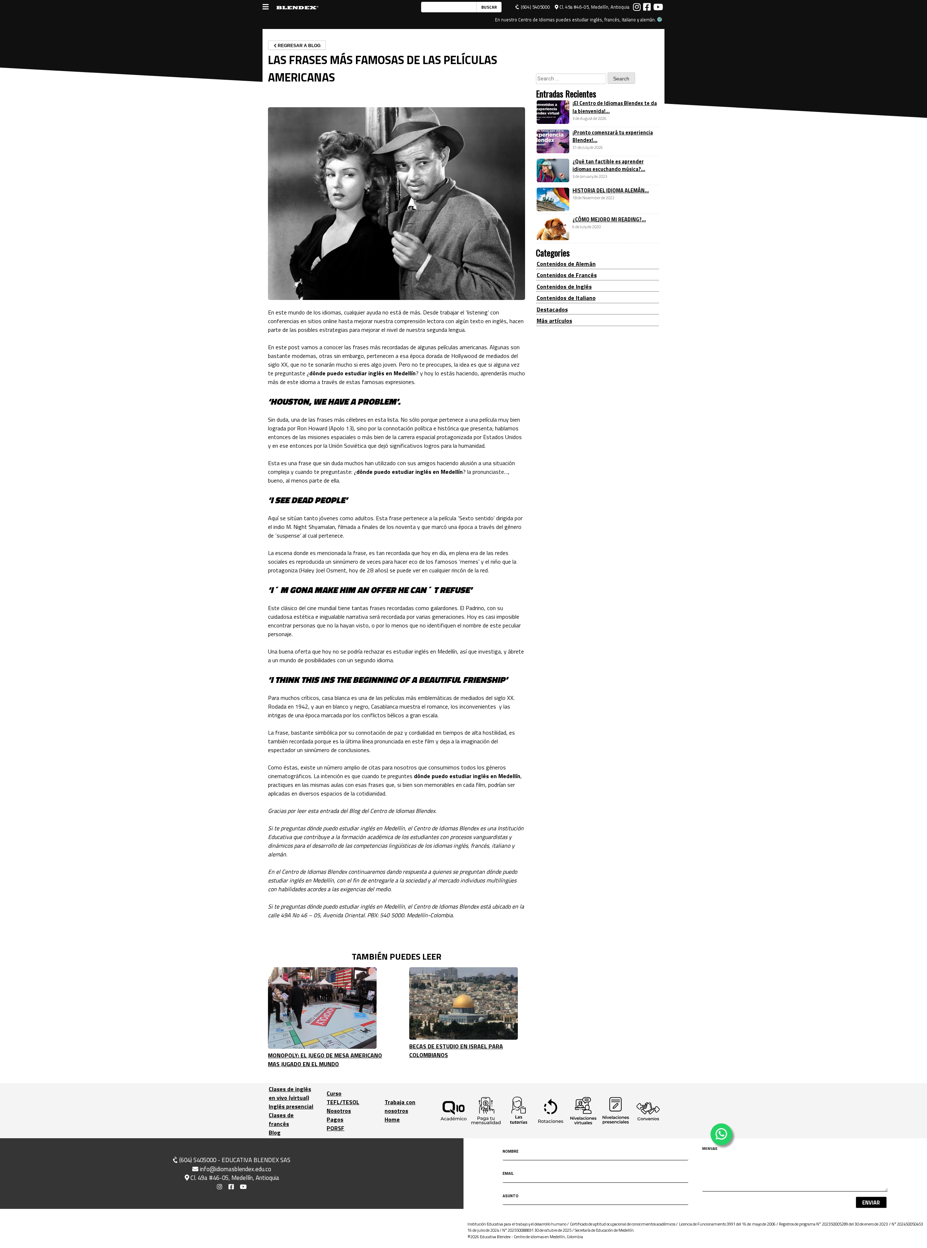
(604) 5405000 (535, 7)
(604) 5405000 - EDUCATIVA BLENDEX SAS (234, 1160)
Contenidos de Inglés (564, 286)
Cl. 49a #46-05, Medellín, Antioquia (593, 7)
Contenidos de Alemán (566, 263)
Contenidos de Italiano (566, 298)
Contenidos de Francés (567, 275)
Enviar (871, 1203)
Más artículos (554, 320)
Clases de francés (281, 1119)
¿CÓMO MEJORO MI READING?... (609, 220)
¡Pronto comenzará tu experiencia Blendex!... (612, 137)
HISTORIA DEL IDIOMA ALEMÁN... (610, 191)
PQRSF (335, 1128)
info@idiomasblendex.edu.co (235, 1169)
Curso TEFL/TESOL (343, 1097)
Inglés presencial (291, 1106)
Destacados (552, 309)
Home (392, 1119)
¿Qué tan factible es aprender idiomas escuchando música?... (608, 166)
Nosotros (339, 1110)
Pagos (335, 1119)
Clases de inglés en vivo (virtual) (290, 1093)
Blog (275, 1132)
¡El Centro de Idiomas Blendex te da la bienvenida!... (614, 108)
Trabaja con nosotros (400, 1106)
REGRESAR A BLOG (298, 45)
